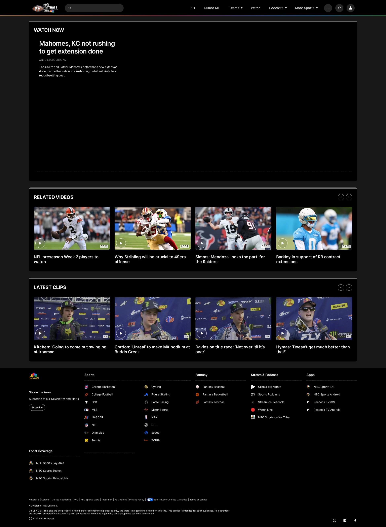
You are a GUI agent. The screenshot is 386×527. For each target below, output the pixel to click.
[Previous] (341, 197)
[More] (328, 8)
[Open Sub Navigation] (242, 8)
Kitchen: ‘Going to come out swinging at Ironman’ (70, 349)
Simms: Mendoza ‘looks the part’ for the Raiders (230, 259)
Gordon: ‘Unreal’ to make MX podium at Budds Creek (152, 349)
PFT (192, 8)
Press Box (107, 499)
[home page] (45, 8)
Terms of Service (198, 499)
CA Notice (182, 499)
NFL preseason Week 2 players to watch (66, 259)
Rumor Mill (212, 8)
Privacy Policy (136, 499)
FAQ (76, 499)
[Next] (349, 197)
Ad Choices (121, 499)
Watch (255, 8)
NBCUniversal (50, 505)
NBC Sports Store (90, 499)
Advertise (34, 499)
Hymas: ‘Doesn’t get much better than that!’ (313, 349)
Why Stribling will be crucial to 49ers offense (150, 259)
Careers (45, 499)
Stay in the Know (40, 392)
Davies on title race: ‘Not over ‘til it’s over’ (230, 349)
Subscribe (37, 407)
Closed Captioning (62, 499)
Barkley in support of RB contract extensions (308, 259)
